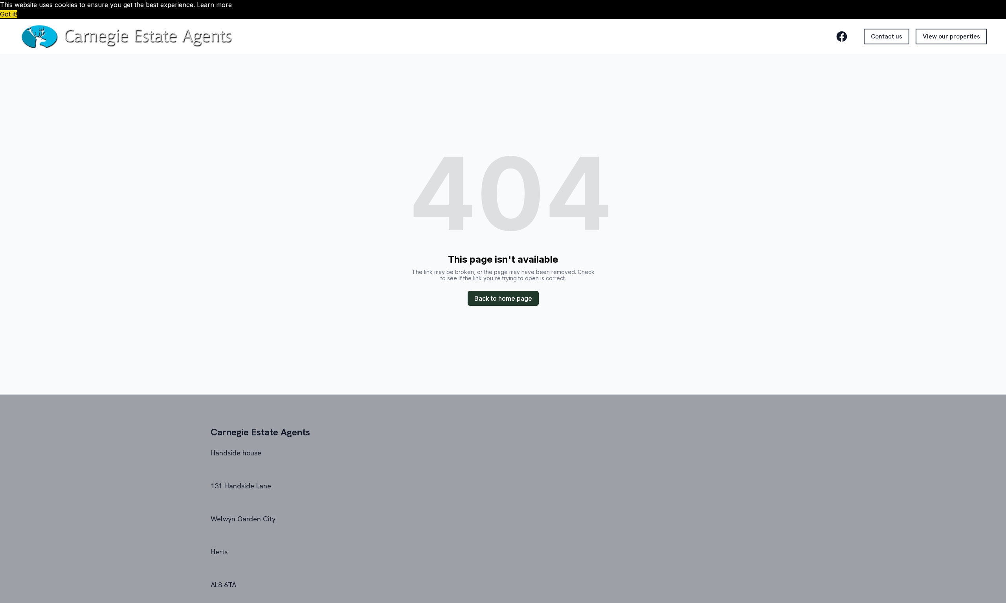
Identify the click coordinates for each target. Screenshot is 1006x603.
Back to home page (503, 298)
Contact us (886, 36)
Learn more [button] (214, 5)
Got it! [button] (8, 14)
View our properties (951, 36)
